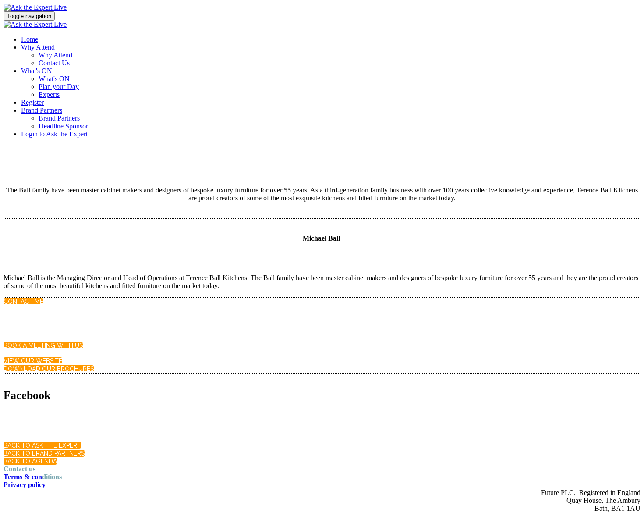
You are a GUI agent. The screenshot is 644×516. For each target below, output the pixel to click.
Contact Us (54, 63)
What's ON (36, 71)
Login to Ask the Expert (54, 134)
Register (32, 102)
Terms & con (28, 476)
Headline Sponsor (63, 126)
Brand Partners (41, 110)
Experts (49, 94)
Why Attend (38, 47)
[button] (23, 301)
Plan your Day (59, 86)
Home (29, 39)
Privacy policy (25, 484)
